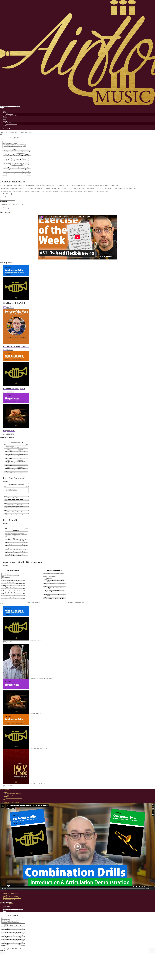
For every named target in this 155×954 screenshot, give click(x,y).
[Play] (2, 888)
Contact (5, 117)
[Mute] (150, 888)
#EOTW (22, 204)
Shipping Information (11, 115)
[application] (77, 846)
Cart (4, 911)
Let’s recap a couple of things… (11, 896)
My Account (9, 114)
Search (17, 106)
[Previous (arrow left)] (0, 953)
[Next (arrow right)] (2, 953)
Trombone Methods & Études (14, 798)
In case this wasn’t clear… (10, 899)
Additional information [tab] (9, 208)
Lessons (5, 799)
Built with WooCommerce (6, 903)
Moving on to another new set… (11, 893)
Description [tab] (6, 207)
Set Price (5, 481)
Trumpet (10, 132)
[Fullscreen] (153, 888)
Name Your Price (5, 194)
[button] (1, 134)
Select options (10, 308)
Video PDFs (16, 132)
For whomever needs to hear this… (12, 898)
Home (4, 111)
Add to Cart (3, 201)
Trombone (5, 796)
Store (4, 112)
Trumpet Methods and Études (13, 793)
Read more (10, 350)
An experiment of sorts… (9, 895)
